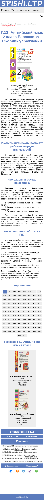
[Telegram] (22, 471)
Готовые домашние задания (25, 10)
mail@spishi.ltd (22, 497)
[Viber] (28, 471)
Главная (5, 10)
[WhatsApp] (35, 471)
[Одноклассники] (16, 471)
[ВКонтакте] (9, 471)
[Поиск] (41, 16)
